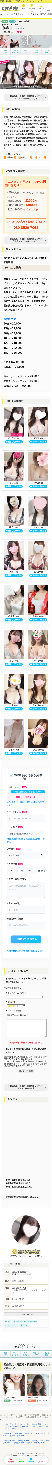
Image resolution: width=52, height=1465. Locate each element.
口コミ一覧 (24, 1424)
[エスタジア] (10, 10)
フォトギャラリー (16, 51)
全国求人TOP (9, 1441)
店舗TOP (5, 51)
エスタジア (24, 1454)
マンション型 (17, 1321)
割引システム (26, 51)
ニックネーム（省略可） (18, 993)
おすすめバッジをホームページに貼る (26, 1256)
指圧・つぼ (24, 1325)
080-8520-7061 (26, 227)
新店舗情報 (36, 1424)
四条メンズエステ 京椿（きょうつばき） (22, 1273)
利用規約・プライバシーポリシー (35, 1426)
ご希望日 (13, 848)
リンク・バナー (26, 1314)
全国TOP (23, 10)
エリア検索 (32, 10)
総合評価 (11, 1002)
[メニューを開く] (48, 9)
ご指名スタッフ (16, 787)
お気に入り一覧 (10, 1424)
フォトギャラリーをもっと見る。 (26, 86)
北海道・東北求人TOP (35, 1443)
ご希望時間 (14, 864)
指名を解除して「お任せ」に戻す (28, 792)
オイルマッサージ (31, 1321)
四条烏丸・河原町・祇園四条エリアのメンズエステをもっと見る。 (26, 1087)
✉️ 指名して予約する (13, 442)
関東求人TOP (23, 1441)
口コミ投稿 (46, 51)
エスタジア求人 (10, 1429)
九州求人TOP (18, 1443)
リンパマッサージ (12, 1325)
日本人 (8, 1321)
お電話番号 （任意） (16, 919)
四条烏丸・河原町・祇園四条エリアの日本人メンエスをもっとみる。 (26, 240)
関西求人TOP (37, 1441)
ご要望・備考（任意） (17, 879)
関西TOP (28, 1433)
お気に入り (41, 10)
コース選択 (14, 827)
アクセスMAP (36, 51)
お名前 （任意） (14, 903)
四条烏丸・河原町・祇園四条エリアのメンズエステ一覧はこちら (26, 97)
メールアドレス (16, 811)
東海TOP (39, 1433)
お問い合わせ (13, 1426)
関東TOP (18, 1433)
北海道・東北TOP (17, 1436)
